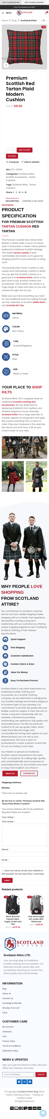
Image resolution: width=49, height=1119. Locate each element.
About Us (6, 993)
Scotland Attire (29, 20)
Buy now (12, 156)
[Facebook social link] (13, 192)
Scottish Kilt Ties (15, 305)
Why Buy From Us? (11, 1008)
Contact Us (7, 998)
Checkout (7, 1031)
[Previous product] (41, 20)
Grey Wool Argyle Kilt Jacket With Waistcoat (36, 919)
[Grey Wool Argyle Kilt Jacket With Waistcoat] (36, 904)
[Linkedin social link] (22, 192)
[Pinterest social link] (19, 192)
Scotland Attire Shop (28, 1091)
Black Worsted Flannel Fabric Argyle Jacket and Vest (12, 920)
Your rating (8, 817)
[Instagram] (24, 1081)
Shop (14, 20)
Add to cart (24, 150)
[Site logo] (24, 12)
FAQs (4, 1012)
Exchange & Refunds (11, 1003)
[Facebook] (19, 1081)
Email (5, 860)
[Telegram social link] (25, 192)
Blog (4, 988)
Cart (4, 1036)
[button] (19, 903)
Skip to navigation (10, 2)
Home (5, 20)
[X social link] (16, 192)
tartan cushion (21, 252)
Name (6, 849)
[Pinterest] (29, 1081)
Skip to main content (34, 2)
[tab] (12, 201)
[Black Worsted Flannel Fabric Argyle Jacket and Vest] (13, 904)
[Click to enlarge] (6, 65)
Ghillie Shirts (39, 302)
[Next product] (46, 20)
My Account (8, 1026)
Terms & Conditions (11, 1046)
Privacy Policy (8, 1041)
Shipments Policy (10, 1050)
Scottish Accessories (16, 177)
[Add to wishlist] (19, 899)
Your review (8, 821)
